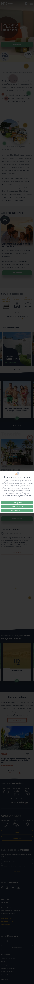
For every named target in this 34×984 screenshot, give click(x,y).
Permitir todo (17, 506)
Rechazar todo (17, 510)
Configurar (17, 503)
